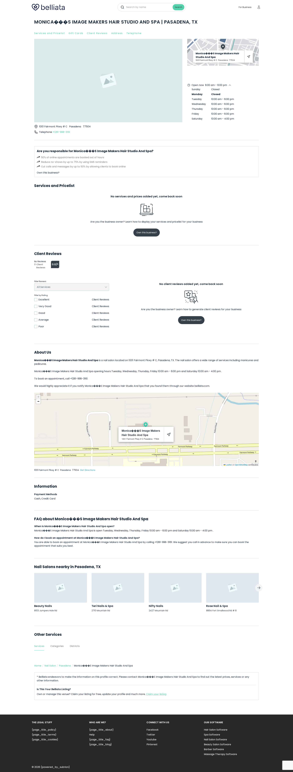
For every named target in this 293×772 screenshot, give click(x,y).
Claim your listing (156, 694)
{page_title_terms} (44, 734)
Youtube (151, 739)
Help (92, 734)
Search (178, 7)
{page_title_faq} (99, 739)
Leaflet (228, 464)
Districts (75, 646)
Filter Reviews (40, 281)
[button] (145, 424)
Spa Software (212, 734)
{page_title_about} (101, 729)
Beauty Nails (43, 606)
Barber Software (214, 749)
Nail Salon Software (215, 739)
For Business (245, 7)
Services (39, 646)
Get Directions (87, 470)
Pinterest (151, 744)
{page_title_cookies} (45, 739)
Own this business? (48, 172)
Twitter (150, 734)
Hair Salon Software (215, 729)
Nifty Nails (156, 606)
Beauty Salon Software (217, 744)
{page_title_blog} (100, 744)
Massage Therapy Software (220, 754)
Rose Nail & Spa (217, 606)
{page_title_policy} (44, 729)
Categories (57, 646)
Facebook (152, 729)
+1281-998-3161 (61, 132)
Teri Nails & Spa (102, 606)
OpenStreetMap (241, 464)
